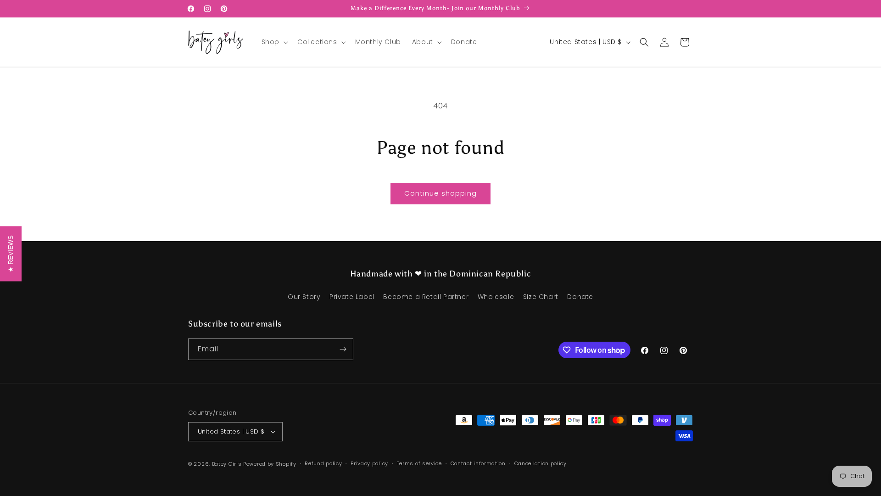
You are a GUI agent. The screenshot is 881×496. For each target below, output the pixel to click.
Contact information (478, 463)
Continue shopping (440, 193)
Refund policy (323, 463)
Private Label (351, 296)
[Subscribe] (343, 349)
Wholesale (496, 296)
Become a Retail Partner (425, 296)
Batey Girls (227, 464)
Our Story (304, 296)
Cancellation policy (540, 463)
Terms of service (419, 463)
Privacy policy (369, 463)
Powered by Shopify (269, 464)
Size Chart (540, 296)
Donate (580, 296)
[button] (274, 41)
